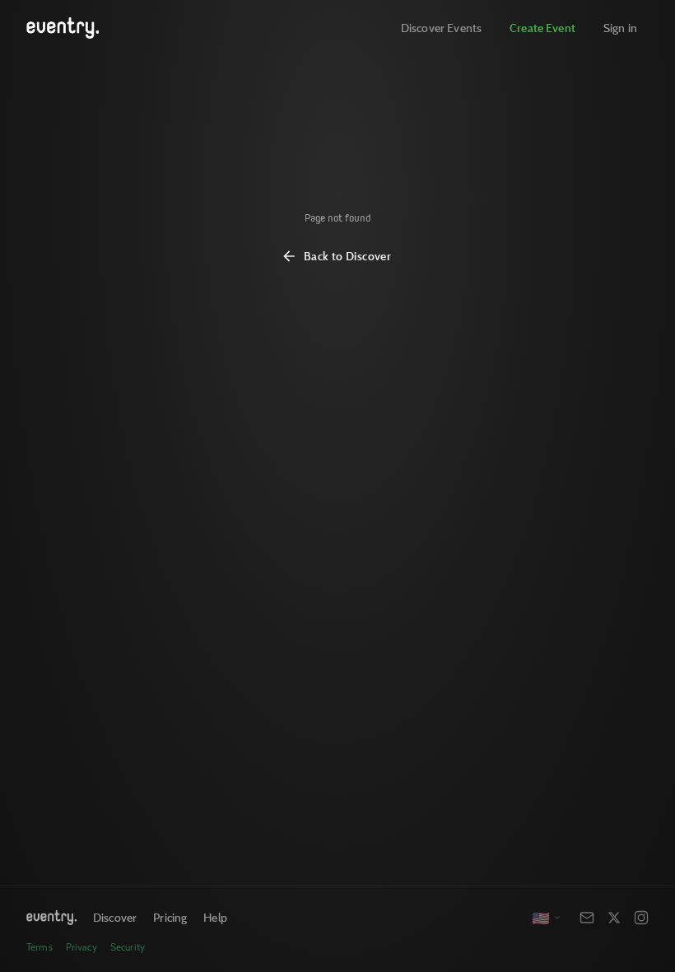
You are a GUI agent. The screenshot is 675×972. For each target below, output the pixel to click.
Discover (115, 917)
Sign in (620, 28)
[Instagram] (641, 917)
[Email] (587, 917)
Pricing (170, 917)
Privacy (81, 947)
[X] (614, 917)
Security (127, 947)
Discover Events (441, 28)
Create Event (542, 28)
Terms (39, 947)
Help (215, 917)
